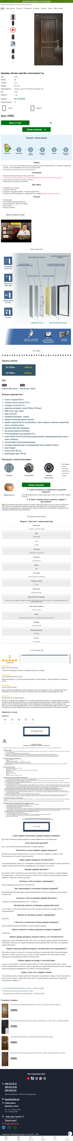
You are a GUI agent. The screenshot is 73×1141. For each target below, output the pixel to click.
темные (36, 544)
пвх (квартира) (36, 560)
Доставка (43, 8)
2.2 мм (36, 584)
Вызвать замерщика (10, 165)
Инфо (2, 8)
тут (19, 980)
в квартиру (31, 528)
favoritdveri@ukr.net (12, 1099)
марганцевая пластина (38, 600)
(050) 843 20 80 (11, 1086)
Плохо (12, 723)
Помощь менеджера (34, 129)
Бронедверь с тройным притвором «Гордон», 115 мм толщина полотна (35, 1004)
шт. (15, 83)
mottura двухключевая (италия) (45, 617)
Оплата (50, 8)
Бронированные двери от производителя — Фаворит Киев (24, 993)
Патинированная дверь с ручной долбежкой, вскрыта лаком (31, 1036)
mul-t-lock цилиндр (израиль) (27, 617)
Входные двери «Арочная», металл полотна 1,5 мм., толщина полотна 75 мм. (37, 1053)
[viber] (10, 1127)
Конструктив (28, 8)
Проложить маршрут (10, 1120)
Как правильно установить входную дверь (18, 179)
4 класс (34, 609)
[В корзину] (51, 122)
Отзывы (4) (19, 8)
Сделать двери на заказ (15, 214)
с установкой (36, 641)
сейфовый (32, 552)
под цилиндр (40, 552)
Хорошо (25, 723)
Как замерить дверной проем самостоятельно (19, 169)
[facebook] (36, 1079)
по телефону (31, 854)
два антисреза (9, 600)
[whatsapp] (16, 1127)
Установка (36, 8)
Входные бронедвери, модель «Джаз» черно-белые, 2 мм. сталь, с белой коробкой (39, 1020)
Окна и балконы (58, 8)
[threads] (44, 1079)
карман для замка (26, 600)
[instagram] (41, 1079)
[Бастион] (48, 39)
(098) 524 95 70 (11, 1083)
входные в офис (40, 528)
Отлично (33, 723)
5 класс (39, 609)
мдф (36, 568)
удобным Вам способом (24, 954)
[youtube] (28, 1079)
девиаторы (17, 600)
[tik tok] (32, 1079)
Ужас (5, 723)
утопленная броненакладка (60, 600)
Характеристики (10, 8)
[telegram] (4, 1127)
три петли (48, 600)
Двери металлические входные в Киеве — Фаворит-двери (23, 988)
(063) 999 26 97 (11, 1090)
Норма (19, 723)
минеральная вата (36, 592)
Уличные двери (7, 964)
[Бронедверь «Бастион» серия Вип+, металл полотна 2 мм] (2, 355)
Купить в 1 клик (15, 122)
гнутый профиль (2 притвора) (36, 576)
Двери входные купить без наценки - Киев (18, 991)
